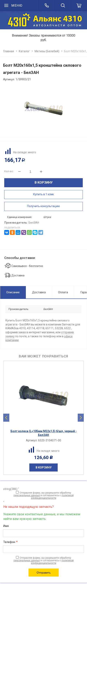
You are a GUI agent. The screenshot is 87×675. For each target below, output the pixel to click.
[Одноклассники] (12, 232)
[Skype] (35, 232)
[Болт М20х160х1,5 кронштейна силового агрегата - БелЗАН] (43, 108)
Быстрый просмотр (45, 424)
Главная (8, 51)
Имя (6, 526)
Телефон (10, 542)
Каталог (24, 51)
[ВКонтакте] (6, 232)
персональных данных (27, 495)
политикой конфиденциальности (52, 496)
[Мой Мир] (18, 232)
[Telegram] (40, 232)
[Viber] (23, 232)
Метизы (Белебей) (47, 51)
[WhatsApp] (29, 232)
